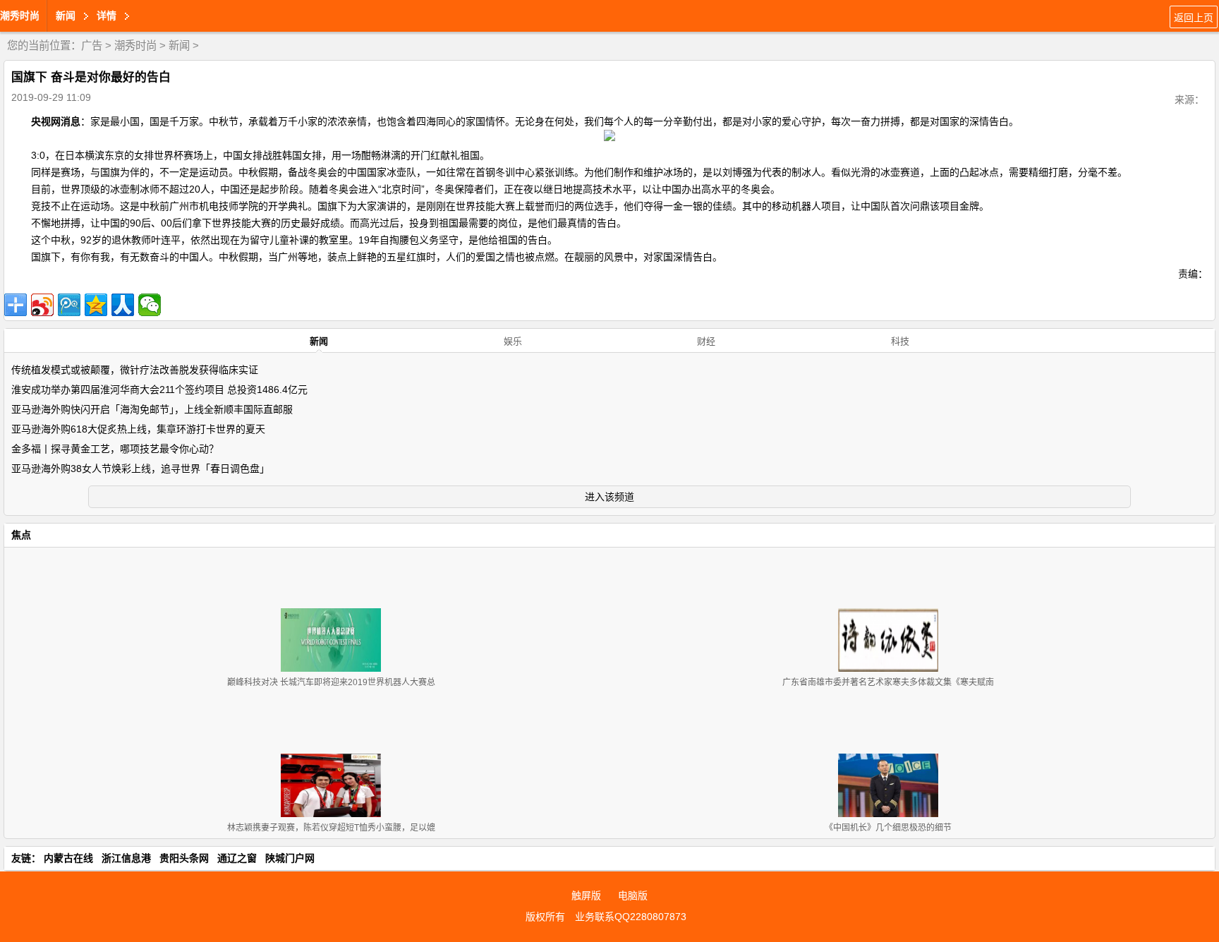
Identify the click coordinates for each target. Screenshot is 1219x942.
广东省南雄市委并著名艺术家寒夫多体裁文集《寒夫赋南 (888, 682)
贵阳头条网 (184, 858)
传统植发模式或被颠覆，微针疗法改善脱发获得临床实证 (134, 369)
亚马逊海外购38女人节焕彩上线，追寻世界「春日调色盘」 (140, 468)
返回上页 (1193, 17)
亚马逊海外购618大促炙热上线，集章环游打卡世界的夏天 (138, 429)
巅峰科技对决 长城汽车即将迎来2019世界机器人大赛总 (331, 682)
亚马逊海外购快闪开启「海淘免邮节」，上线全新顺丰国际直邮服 (152, 409)
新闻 (179, 46)
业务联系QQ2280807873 (630, 916)
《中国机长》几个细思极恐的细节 (888, 828)
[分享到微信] (149, 305)
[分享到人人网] (122, 305)
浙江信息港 (126, 858)
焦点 (21, 535)
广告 (91, 46)
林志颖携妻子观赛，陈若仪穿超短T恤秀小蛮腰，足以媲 (331, 828)
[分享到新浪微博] (42, 305)
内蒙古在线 (68, 858)
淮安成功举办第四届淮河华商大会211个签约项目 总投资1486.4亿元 (159, 389)
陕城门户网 (290, 858)
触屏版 (586, 895)
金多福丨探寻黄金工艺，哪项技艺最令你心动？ (115, 448)
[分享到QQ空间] (96, 305)
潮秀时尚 (20, 15)
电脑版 (633, 895)
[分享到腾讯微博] (69, 305)
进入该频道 (609, 496)
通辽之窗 (237, 858)
